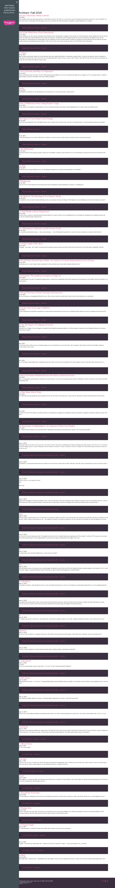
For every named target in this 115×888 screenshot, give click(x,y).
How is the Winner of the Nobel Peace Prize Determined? (30, 32)
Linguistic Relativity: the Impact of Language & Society (30, 325)
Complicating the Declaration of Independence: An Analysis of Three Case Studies (41, 426)
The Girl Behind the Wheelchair (20, 149)
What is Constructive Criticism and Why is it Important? (30, 71)
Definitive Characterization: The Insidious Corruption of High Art (34, 276)
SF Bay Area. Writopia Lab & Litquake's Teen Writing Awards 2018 (40, 455)
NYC (31, 739)
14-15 (23, 850)
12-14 (23, 739)
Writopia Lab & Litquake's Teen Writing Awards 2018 (43, 472)
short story (32, 820)
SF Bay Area (25, 472)
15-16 (23, 788)
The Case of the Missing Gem (19, 808)
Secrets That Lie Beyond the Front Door (23, 793)
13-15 (23, 835)
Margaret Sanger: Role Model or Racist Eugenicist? (28, 211)
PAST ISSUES (9, 8)
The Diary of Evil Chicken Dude (20, 825)
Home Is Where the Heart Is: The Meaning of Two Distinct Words (34, 196)
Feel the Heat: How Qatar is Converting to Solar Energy (30, 119)
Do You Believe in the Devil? (19, 661)
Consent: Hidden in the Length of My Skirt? (25, 244)
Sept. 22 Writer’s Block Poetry (19, 744)
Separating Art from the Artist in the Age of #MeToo (28, 308)
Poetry (31, 754)
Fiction (27, 739)
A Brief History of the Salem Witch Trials (24, 392)
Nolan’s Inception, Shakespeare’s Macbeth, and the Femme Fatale (34, 228)
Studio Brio (25, 883)
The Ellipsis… (9, 13)
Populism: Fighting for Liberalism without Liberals (28, 15)
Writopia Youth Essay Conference (31, 28)
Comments (43, 28)
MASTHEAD (9, 5)
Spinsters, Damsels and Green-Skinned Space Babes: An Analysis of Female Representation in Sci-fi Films (50, 260)
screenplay (36, 739)
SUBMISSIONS (9, 10)
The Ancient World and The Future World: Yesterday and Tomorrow (35, 293)
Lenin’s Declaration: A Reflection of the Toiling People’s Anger (33, 103)
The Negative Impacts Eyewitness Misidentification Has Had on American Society (41, 375)
